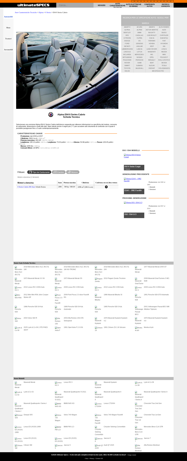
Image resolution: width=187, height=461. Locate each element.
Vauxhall (139, 68)
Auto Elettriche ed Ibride (133, 5)
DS (139, 41)
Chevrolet (152, 35)
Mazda (164, 52)
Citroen (127, 38)
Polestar (127, 60)
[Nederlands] (162, 1)
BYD (127, 35)
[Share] (184, 119)
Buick (164, 32)
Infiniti (127, 46)
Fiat (164, 41)
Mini (164, 54)
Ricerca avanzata (165, 5)
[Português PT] (146, 1)
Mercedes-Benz (139, 55)
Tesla (164, 65)
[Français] (136, 1)
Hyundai (164, 43)
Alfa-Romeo (164, 27)
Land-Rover (152, 49)
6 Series (48, 12)
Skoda (164, 63)
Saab (139, 63)
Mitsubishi (127, 57)
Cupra (139, 38)
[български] (159, 1)
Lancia (139, 49)
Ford (127, 43)
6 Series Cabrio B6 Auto (26, 187)
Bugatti (151, 32)
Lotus (139, 52)
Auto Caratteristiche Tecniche (117, 6)
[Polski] (165, 1)
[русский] (152, 1)
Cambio (60, 172)
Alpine (139, 30)
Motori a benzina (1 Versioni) (28, 177)
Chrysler (164, 35)
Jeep (152, 46)
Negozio (101, 5)
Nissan (139, 57)
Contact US (99, 458)
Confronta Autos (149, 5)
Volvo (127, 71)
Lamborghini (127, 49)
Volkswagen (164, 68)
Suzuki (152, 65)
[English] (132, 1)
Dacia (151, 38)
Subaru (139, 65)
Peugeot (164, 57)
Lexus (164, 49)
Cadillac (139, 35)
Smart (127, 65)
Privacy (92, 458)
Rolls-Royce (164, 60)
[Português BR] (169, 1)
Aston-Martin (152, 30)
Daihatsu (164, 38)
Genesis (139, 43)
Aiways (152, 27)
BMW (139, 32)
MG (151, 54)
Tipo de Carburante (41, 172)
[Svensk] (142, 1)
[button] (65, 106)
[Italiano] (155, 1)
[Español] (149, 1)
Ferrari (151, 41)
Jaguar (139, 46)
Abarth (127, 27)
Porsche (139, 60)
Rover (127, 63)
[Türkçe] (172, 1)
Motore (74, 172)
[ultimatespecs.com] (33, 5)
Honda (152, 43)
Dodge (127, 41)
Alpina (41, 12)
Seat (152, 63)
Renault (151, 60)
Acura (139, 27)
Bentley (127, 32)
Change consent (131, 455)
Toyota (127, 68)
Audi (164, 30)
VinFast (152, 68)
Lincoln (127, 52)
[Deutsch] (139, 1)
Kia (164, 46)
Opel (152, 57)
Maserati (152, 52)
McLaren (127, 54)
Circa (87, 458)
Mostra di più (158, 71)
